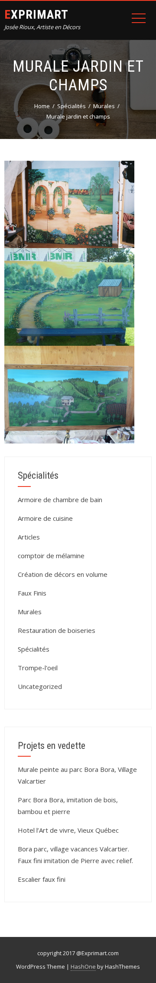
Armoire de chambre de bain (60, 499)
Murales (30, 611)
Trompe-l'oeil (38, 667)
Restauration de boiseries (56, 630)
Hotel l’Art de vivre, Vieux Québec (68, 830)
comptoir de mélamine (51, 555)
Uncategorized (40, 686)
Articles (29, 537)
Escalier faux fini (41, 879)
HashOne (83, 966)
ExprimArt (36, 14)
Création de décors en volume (62, 574)
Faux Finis (32, 593)
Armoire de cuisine (45, 518)
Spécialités (33, 649)
